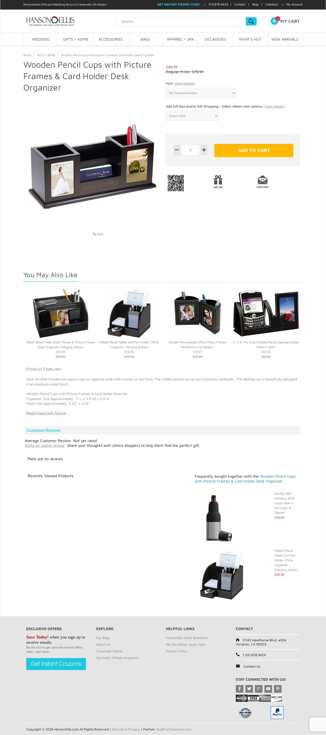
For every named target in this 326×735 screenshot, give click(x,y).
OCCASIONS (215, 39)
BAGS (145, 39)
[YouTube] (268, 689)
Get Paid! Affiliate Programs (117, 658)
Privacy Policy (176, 651)
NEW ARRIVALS (285, 39)
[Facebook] (239, 689)
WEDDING (41, 39)
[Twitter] (249, 689)
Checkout (271, 4)
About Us (103, 644)
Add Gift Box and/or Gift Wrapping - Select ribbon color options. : (226, 106)
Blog (255, 4)
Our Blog (102, 638)
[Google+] (259, 689)
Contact (239, 4)
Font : (181, 83)
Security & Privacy (126, 729)
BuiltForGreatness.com (174, 729)
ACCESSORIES (111, 39)
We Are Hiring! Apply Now (185, 644)
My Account (294, 4)
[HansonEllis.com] (69, 21)
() (184, 83)
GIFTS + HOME (75, 39)
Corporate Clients (109, 651)
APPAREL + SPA (180, 39)
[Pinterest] (278, 689)
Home (27, 55)
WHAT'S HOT (250, 39)
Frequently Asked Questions (187, 638)
